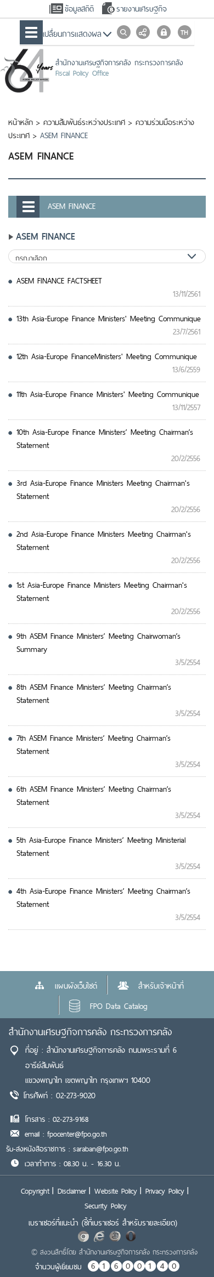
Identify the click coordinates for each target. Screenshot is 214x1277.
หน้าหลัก (20, 122)
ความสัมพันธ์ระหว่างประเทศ (84, 122)
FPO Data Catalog (119, 1006)
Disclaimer (72, 1191)
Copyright (35, 1191)
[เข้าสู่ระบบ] (164, 32)
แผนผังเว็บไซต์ (76, 985)
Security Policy (106, 1206)
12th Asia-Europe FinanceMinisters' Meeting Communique (106, 356)
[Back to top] (183, 1246)
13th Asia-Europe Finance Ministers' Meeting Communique (108, 318)
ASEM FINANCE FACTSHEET (59, 280)
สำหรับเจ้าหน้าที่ (161, 985)
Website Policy (115, 1191)
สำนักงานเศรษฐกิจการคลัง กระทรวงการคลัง (90, 1032)
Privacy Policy (164, 1191)
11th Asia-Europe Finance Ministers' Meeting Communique (107, 394)
